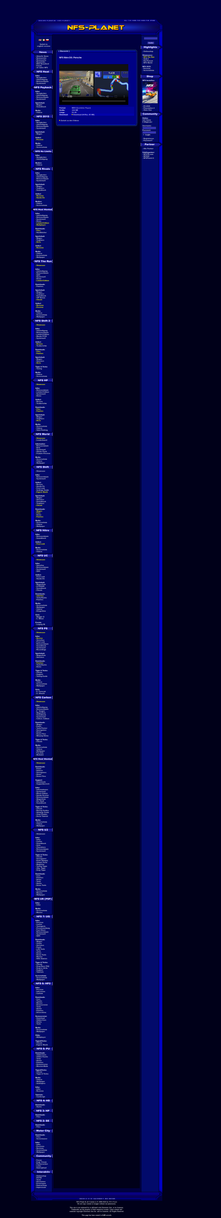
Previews (40, 1146)
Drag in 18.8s (42, 968)
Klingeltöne (41, 611)
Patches (39, 286)
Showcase (40, 471)
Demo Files (41, 734)
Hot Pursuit (148, 61)
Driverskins (41, 1012)
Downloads (41, 782)
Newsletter (40, 62)
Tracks (39, 1001)
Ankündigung (41, 79)
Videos (39, 112)
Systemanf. (41, 83)
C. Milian (40, 619)
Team (38, 1180)
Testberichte (41, 346)
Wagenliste (41, 584)
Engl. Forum (41, 1162)
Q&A (38, 275)
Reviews (40, 196)
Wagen (39, 105)
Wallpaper (40, 257)
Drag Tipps (41, 870)
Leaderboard (41, 440)
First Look (40, 488)
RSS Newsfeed (42, 64)
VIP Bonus (40, 298)
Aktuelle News (42, 56)
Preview (39, 139)
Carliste (39, 993)
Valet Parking (42, 430)
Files (38, 230)
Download (40, 1018)
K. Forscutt (41, 691)
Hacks (39, 883)
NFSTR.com (148, 154)
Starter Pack (41, 451)
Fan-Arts (40, 753)
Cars (38, 876)
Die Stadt (40, 801)
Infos (38, 839)
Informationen (42, 789)
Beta (38, 448)
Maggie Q (40, 617)
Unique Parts (41, 862)
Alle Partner (148, 148)
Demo (38, 221)
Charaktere (41, 847)
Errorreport (41, 1183)
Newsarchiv (41, 58)
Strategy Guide (42, 812)
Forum (39, 66)
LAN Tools (40, 949)
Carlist (39, 841)
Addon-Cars (41, 1020)
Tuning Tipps (41, 866)
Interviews (40, 991)
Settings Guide (42, 490)
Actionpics (40, 1083)
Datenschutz (41, 1185)
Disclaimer (41, 1182)
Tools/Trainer (41, 728)
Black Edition (42, 793)
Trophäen (40, 188)
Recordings (41, 650)
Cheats (39, 300)
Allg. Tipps (40, 868)
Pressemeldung (43, 928)
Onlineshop (41, 1176)
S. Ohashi (40, 693)
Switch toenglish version (43, 45)
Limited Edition (42, 223)
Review (39, 344)
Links (38, 1166)
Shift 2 (146, 59)
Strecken (40, 361)
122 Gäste (146, 120)
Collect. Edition (42, 719)
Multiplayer (41, 225)
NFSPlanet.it (148, 158)
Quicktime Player (83, 108)
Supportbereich (42, 784)
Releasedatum (42, 81)
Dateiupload (41, 1168)
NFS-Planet (113, 1202)
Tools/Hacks (41, 598)
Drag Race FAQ (42, 966)
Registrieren (148, 138)
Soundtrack (41, 107)
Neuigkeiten (41, 78)
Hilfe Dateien (41, 959)
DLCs (38, 242)
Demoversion (42, 1005)
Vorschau (40, 640)
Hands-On (40, 198)
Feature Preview (43, 453)
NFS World (147, 63)
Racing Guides (42, 810)
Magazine (40, 864)
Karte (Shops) (42, 860)
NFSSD (146, 156)
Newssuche (41, 60)
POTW (39, 1178)
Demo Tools (41, 885)
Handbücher (41, 232)
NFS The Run (148, 57)
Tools (38, 881)
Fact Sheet (40, 930)
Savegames (41, 730)
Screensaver (41, 1139)
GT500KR (40, 586)
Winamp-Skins (42, 736)
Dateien (39, 770)
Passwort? (147, 140)
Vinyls (39, 943)
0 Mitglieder (147, 122)
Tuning (39, 369)
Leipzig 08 (40, 624)
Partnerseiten (42, 1164)
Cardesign (40, 1097)
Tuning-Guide (41, 676)
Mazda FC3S (41, 336)
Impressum (41, 1187)
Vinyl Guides (41, 814)
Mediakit (40, 755)
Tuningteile (41, 926)
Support (39, 674)
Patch (38, 726)
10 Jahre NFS (42, 68)
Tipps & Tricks (42, 1074)
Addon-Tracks (42, 1057)
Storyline (40, 565)
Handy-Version (42, 795)
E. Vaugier (40, 711)
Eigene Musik (42, 492)
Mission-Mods (42, 1066)
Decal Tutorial (42, 816)
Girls (38, 845)
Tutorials (40, 972)
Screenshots (41, 147)
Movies (39, 893)
